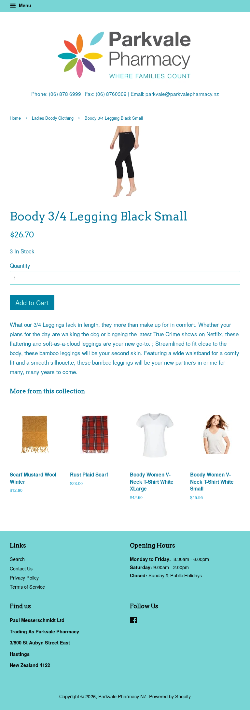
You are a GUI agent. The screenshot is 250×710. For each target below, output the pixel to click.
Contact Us (21, 568)
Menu (24, 5)
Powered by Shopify (170, 696)
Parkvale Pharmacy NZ (122, 696)
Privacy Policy (24, 577)
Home (15, 118)
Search (17, 558)
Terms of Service (27, 586)
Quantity (20, 265)
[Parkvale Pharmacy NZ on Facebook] (133, 620)
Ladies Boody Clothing (53, 118)
